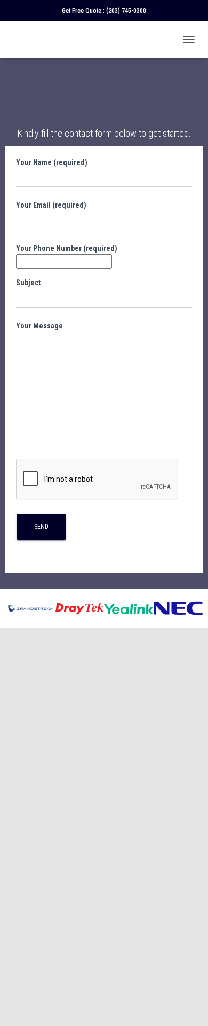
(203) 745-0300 (126, 10)
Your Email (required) (51, 205)
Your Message (39, 326)
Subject (28, 282)
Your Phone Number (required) (66, 248)
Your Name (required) (51, 162)
